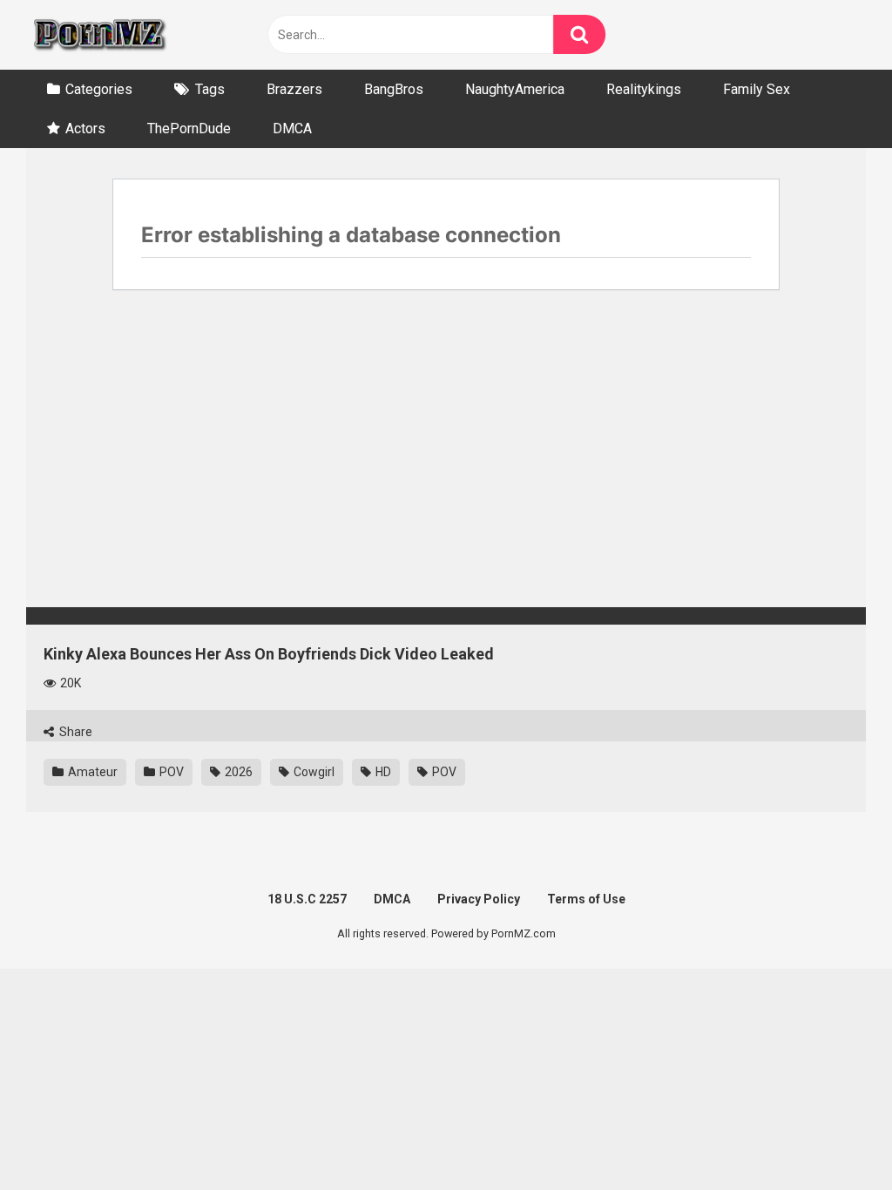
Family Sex (756, 89)
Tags (210, 89)
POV (170, 772)
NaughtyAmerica (514, 89)
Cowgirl (312, 772)
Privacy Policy (478, 899)
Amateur (91, 772)
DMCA (292, 128)
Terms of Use (586, 899)
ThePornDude (189, 128)
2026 (237, 772)
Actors (85, 128)
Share (74, 732)
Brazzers (294, 89)
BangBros (393, 89)
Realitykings (643, 89)
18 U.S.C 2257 (307, 899)
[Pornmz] (98, 35)
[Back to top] (833, 1137)
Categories (98, 89)
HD (382, 772)
